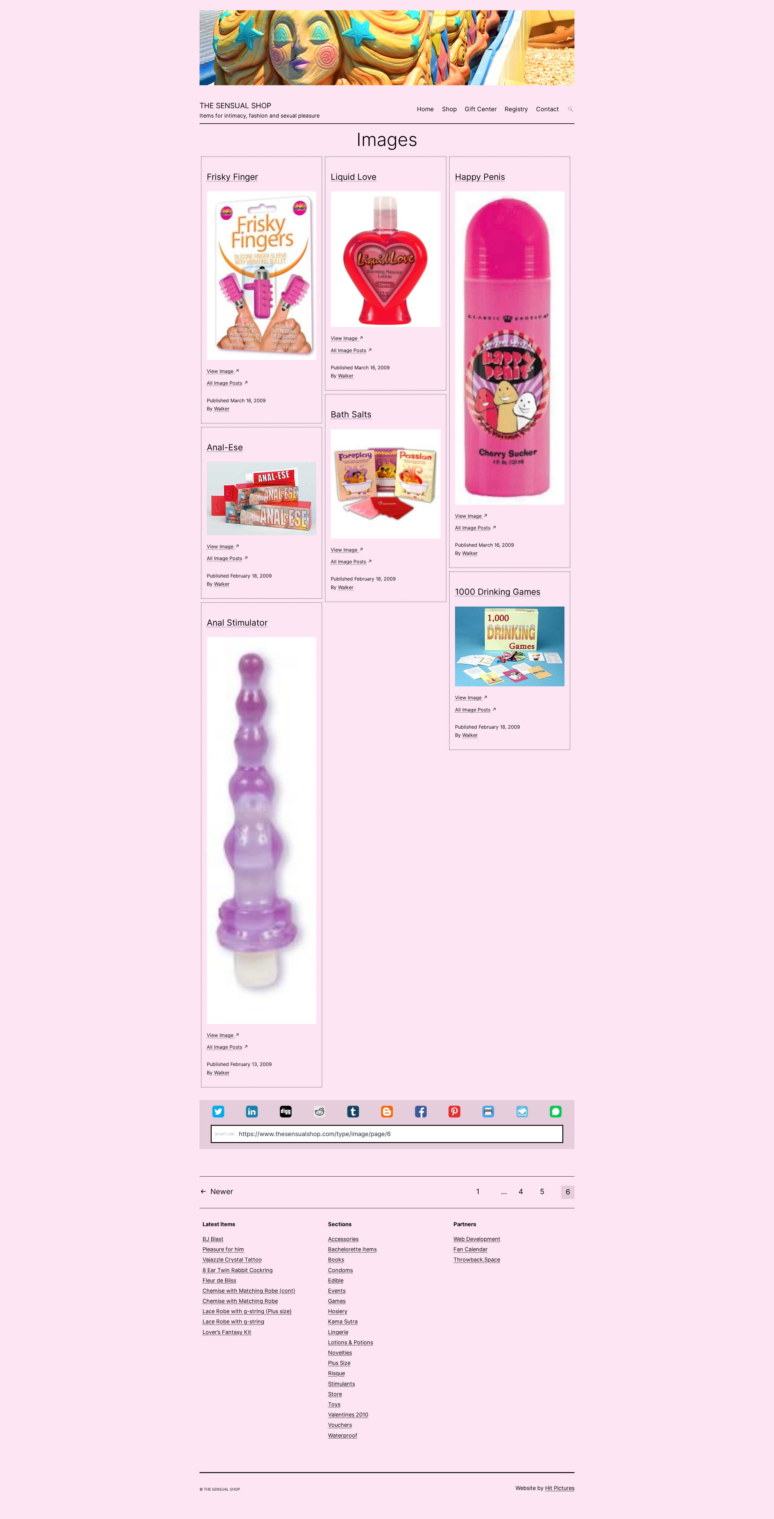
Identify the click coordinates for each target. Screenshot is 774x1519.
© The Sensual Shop (220, 1489)
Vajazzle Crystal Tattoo (232, 1259)
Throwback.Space (477, 1259)
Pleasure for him (223, 1249)
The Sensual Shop (235, 105)
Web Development (477, 1239)
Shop (449, 109)
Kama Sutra (343, 1321)
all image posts (224, 383)
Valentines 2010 (348, 1414)
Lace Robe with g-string (233, 1321)
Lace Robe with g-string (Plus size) (247, 1311)
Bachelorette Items (352, 1249)
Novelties (340, 1352)
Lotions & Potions (350, 1342)
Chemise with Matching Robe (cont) (249, 1290)
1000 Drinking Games (498, 592)
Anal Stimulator (237, 622)
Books (336, 1259)
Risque (336, 1373)
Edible (335, 1280)
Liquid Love (353, 177)
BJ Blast (213, 1239)
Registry (516, 109)
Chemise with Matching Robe (240, 1301)
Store (335, 1394)
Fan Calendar (471, 1249)
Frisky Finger (232, 177)
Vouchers (340, 1425)
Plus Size (339, 1363)
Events (337, 1290)
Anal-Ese (225, 447)
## (570, 109)
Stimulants (341, 1384)
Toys (334, 1404)
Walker (221, 409)
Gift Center (481, 109)
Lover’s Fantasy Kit (227, 1332)
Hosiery (337, 1311)
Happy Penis (480, 177)
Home (425, 109)
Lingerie (338, 1332)
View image (221, 371)
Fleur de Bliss (219, 1280)
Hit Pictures (559, 1488)
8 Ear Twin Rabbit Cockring (238, 1270)
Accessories (343, 1239)
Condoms (340, 1270)
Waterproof (342, 1435)
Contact (547, 109)
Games (337, 1301)
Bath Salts (351, 414)
